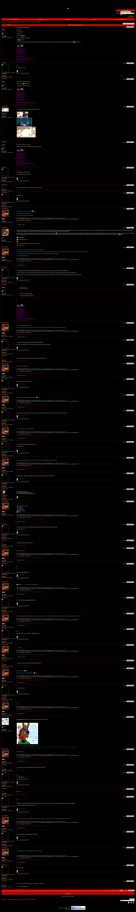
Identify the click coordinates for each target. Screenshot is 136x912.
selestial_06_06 (5, 106)
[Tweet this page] (129, 902)
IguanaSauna (4, 227)
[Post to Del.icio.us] (133, 902)
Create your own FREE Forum (64, 907)
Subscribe (132, 899)
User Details (68, 19)
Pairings (27, 21)
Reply (133, 23)
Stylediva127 (4, 26)
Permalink (124, 63)
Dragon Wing (4, 184)
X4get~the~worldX (5, 716)
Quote (132, 27)
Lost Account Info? (130, 16)
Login (132, 13)
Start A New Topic (127, 23)
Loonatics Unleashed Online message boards (16, 21)
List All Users (41, 19)
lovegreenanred (5, 208)
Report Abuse (67, 909)
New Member (131, 15)
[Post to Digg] (131, 902)
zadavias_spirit (5, 488)
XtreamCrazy (4, 62)
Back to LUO (3, 21)
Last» (117, 890)
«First (107, 890)
